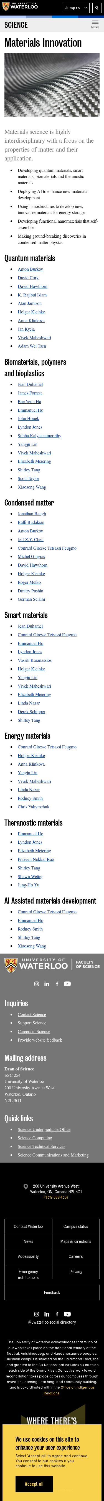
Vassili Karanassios (35, 660)
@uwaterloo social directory (52, 1322)
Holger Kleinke (31, 312)
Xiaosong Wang (32, 487)
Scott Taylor (28, 478)
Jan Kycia (26, 329)
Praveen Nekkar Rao (36, 859)
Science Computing (35, 1137)
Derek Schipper (31, 711)
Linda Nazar (29, 703)
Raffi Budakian (31, 522)
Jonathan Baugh (32, 513)
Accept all (34, 1484)
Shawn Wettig (30, 876)
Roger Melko (29, 582)
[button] (76, 8)
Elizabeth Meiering (34, 461)
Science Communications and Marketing (53, 1155)
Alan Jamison (30, 303)
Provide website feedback (40, 1040)
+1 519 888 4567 (56, 1197)
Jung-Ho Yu (28, 884)
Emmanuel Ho (30, 410)
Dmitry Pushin (30, 591)
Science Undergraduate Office (44, 1129)
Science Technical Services (41, 1146)
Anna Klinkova (31, 320)
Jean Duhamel (30, 384)
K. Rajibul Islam (32, 295)
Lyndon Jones (30, 427)
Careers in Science (34, 1031)
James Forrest (30, 393)
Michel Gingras (31, 556)
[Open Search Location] (97, 8)
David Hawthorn (32, 286)
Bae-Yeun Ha (29, 401)
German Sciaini (31, 599)
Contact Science (32, 1014)
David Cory (28, 277)
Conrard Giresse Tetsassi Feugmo (47, 548)
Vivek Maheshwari (34, 337)
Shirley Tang (29, 469)
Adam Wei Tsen (32, 346)
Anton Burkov (30, 269)
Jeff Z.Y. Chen (31, 539)
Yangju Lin (27, 444)
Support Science (32, 1022)
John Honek (28, 418)
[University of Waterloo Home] (20, 7)
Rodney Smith (30, 798)
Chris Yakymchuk (33, 806)
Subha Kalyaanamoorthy (39, 435)
